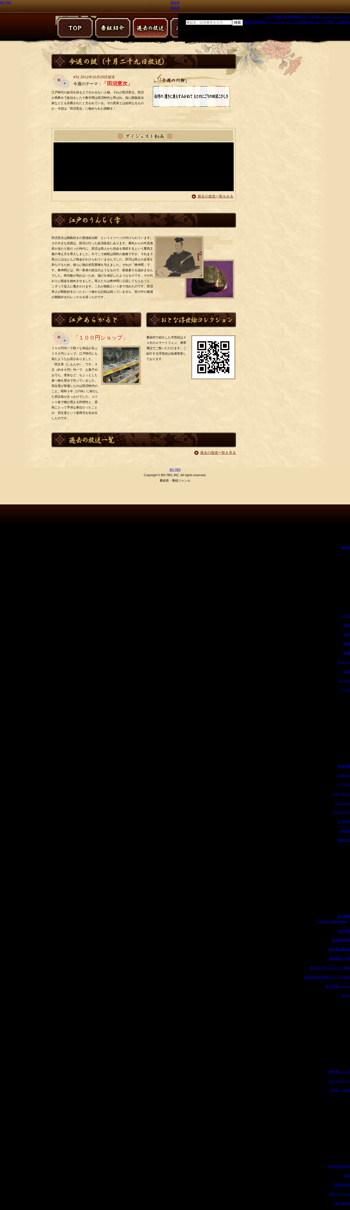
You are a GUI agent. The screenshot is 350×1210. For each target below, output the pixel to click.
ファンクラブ (341, 812)
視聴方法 (249, 22)
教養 (296, 16)
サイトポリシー (339, 1081)
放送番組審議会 (339, 949)
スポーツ (305, 16)
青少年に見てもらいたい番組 (330, 968)
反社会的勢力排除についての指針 (327, 977)
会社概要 (344, 916)
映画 (278, 16)
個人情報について (337, 986)
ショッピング (286, 22)
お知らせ (344, 775)
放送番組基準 (341, 940)
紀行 (284, 16)
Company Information (332, 921)
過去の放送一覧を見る (218, 453)
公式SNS (302, 22)
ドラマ (270, 16)
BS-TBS (5, 2)
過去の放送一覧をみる (215, 196)
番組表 (175, 2)
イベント (271, 22)
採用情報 (344, 931)
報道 (290, 16)
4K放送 (260, 22)
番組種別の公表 (339, 958)
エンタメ (324, 16)
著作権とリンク (339, 1072)
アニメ (334, 16)
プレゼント (316, 22)
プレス (345, 995)
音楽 (315, 16)
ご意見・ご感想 (334, 22)
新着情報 (344, 766)
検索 (237, 22)
